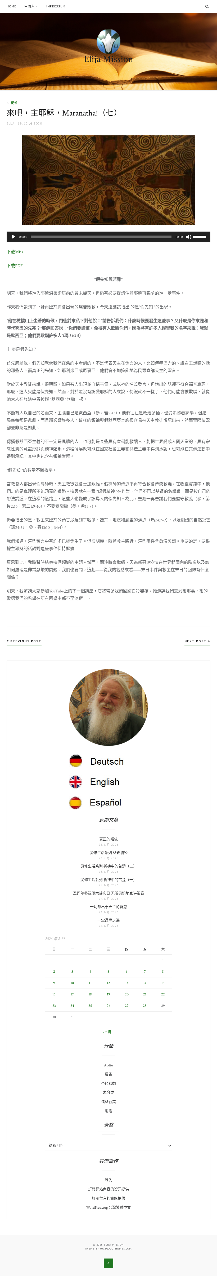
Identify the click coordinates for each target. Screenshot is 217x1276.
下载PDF (15, 266)
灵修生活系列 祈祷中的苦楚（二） (108, 866)
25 (90, 1005)
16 (54, 994)
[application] (108, 237)
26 (108, 1005)
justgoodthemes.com (116, 1248)
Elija (11, 123)
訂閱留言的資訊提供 (108, 1198)
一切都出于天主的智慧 (108, 907)
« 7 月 (107, 1032)
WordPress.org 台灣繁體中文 (108, 1207)
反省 (14, 103)
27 (127, 1005)
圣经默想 (108, 1083)
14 (144, 983)
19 (108, 994)
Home (11, 6)
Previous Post (25, 641)
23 (54, 1005)
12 (108, 983)
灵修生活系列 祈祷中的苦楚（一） (108, 880)
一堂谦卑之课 (108, 920)
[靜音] (188, 237)
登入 (108, 1180)
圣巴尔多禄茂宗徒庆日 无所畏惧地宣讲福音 (108, 893)
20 (127, 994)
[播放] (13, 237)
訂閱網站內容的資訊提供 (108, 1189)
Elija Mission (108, 59)
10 (72, 983)
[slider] (200, 236)
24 (72, 1005)
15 (163, 983)
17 (72, 994)
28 (145, 1005)
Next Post (196, 641)
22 (163, 994)
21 (144, 994)
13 (126, 983)
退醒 (108, 1111)
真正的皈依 (108, 839)
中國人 (29, 6)
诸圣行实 (108, 1102)
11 (90, 983)
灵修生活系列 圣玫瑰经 (109, 852)
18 (90, 994)
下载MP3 (15, 252)
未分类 (108, 1092)
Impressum (55, 6)
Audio (108, 1065)
